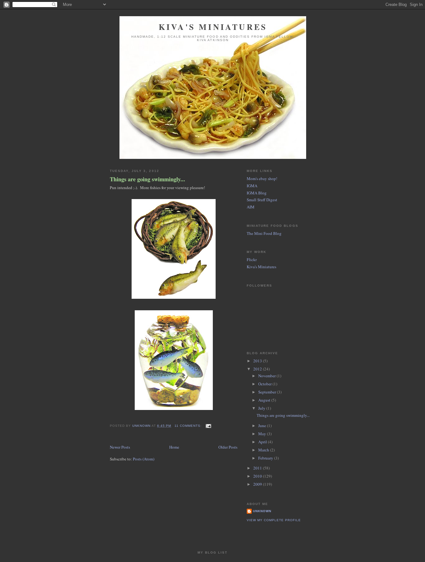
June (262, 425)
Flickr (252, 259)
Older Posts (227, 447)
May (262, 433)
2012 (258, 369)
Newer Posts (120, 447)
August (264, 400)
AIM (251, 207)
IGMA (252, 185)
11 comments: (189, 425)
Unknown (262, 511)
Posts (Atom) (143, 459)
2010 (258, 476)
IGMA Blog (257, 193)
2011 (258, 468)
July (262, 408)
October (265, 384)
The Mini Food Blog (264, 233)
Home (174, 447)
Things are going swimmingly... (147, 179)
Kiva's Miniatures (213, 27)
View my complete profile (274, 520)
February (266, 458)
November (267, 376)
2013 (258, 361)
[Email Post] (208, 425)
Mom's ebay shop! (262, 178)
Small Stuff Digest (262, 199)
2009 (258, 484)
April (263, 442)
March (264, 450)
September (267, 392)
